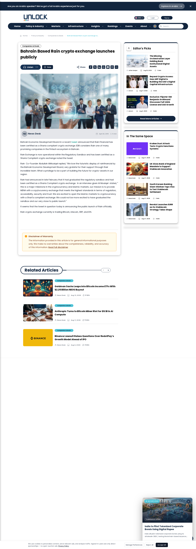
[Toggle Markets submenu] (63, 26)
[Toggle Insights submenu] (103, 26)
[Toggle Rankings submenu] (120, 26)
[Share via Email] (112, 67)
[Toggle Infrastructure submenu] (86, 26)
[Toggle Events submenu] (135, 26)
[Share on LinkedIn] (99, 67)
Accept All (162, 545)
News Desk (34, 133)
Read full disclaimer (58, 247)
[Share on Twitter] (95, 67)
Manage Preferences (134, 545)
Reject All (149, 545)
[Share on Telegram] (108, 67)
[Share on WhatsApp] (103, 67)
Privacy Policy (63, 546)
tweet (74, 142)
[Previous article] (103, 270)
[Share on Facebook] (90, 67)
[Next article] (108, 270)
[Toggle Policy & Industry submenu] (46, 26)
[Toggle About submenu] (150, 26)
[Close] (188, 501)
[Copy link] (116, 67)
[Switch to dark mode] (155, 26)
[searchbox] (171, 26)
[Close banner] (190, 6)
